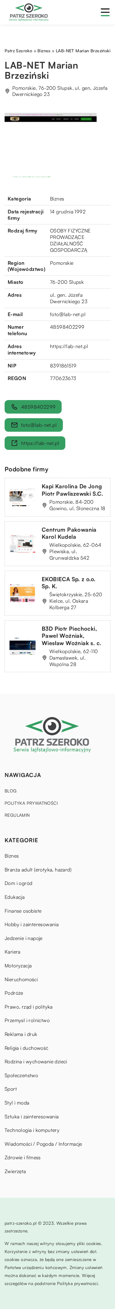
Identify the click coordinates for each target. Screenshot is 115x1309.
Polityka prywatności (31, 803)
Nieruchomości (21, 979)
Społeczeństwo (21, 1075)
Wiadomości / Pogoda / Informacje (43, 1144)
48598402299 (67, 327)
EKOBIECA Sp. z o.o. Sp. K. (69, 582)
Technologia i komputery (32, 1130)
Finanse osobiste (23, 911)
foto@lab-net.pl (68, 314)
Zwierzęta (15, 1171)
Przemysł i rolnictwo (27, 1020)
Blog (11, 790)
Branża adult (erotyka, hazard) (38, 870)
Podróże (14, 993)
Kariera (13, 952)
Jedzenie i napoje (24, 938)
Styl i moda (17, 1103)
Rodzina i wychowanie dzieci (36, 1061)
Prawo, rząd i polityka (29, 1007)
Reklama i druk (21, 1034)
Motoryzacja (18, 965)
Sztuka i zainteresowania (32, 1116)
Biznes (57, 199)
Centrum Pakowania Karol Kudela (69, 533)
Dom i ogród (18, 883)
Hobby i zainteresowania (32, 924)
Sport (11, 1089)
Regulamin (17, 815)
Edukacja (15, 897)
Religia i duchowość (26, 1048)
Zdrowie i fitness (23, 1157)
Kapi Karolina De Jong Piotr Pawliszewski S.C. (72, 490)
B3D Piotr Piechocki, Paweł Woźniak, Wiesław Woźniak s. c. (71, 635)
